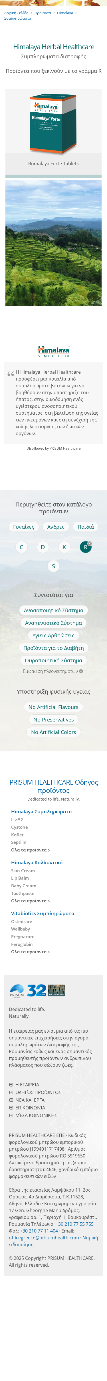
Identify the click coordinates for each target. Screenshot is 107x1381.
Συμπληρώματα (17, 18)
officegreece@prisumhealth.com (44, 1238)
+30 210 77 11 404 (39, 1231)
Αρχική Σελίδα (16, 12)
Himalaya (65, 12)
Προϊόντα (43, 12)
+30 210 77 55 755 (75, 1224)
